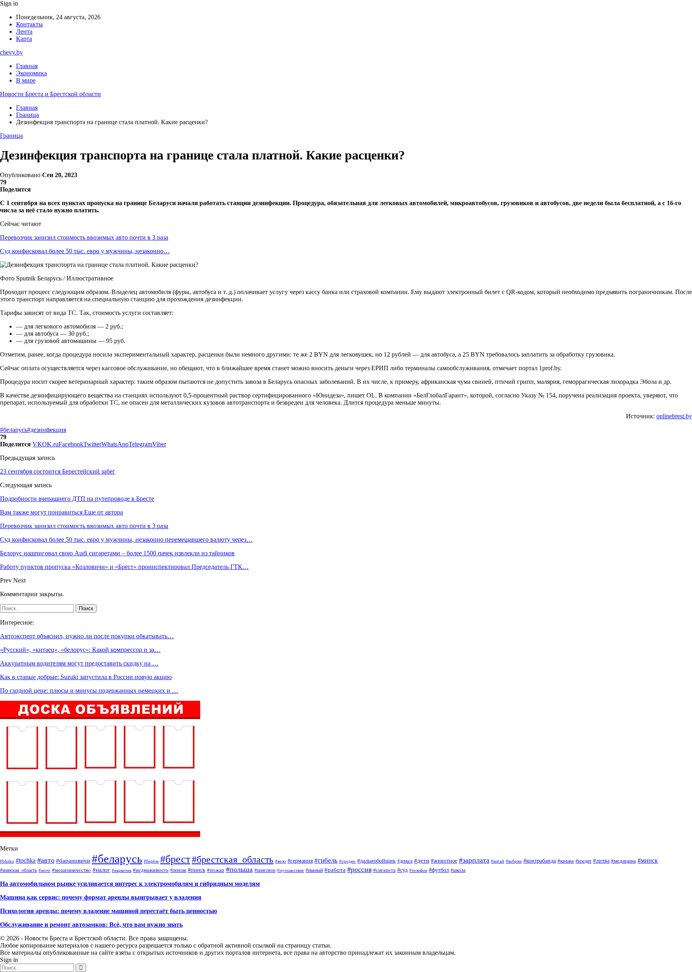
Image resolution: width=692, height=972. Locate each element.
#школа (458, 870)
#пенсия (178, 870)
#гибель (326, 860)
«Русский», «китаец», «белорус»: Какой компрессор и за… (80, 649)
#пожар (215, 870)
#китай (497, 861)
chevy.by (11, 52)
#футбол (439, 870)
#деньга (404, 861)
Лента (24, 31)
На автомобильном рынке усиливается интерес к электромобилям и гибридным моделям (130, 883)
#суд (402, 870)
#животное (444, 861)
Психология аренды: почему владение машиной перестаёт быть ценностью (108, 910)
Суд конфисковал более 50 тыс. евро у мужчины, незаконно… (85, 251)
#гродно (347, 861)
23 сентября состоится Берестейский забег (57, 471)
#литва (601, 861)
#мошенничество (71, 870)
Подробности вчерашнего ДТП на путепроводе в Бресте (77, 498)
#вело (280, 861)
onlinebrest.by (674, 416)
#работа (335, 869)
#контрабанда (539, 861)
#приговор (265, 870)
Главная (27, 66)
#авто (45, 860)
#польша (239, 869)
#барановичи (73, 860)
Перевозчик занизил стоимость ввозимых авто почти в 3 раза (84, 237)
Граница (11, 135)
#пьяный (314, 870)
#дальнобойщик (376, 861)
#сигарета (384, 870)
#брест (175, 859)
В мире (26, 80)
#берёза (151, 861)
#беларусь (13, 429)
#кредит (583, 861)
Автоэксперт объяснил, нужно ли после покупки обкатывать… (87, 636)
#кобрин (514, 861)
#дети (421, 860)
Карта (24, 38)
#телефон (418, 870)
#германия (300, 860)
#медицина (623, 861)
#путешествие (290, 870)
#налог (101, 870)
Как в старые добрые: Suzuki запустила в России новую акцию (86, 677)
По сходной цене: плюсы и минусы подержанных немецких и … (89, 690)
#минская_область (18, 870)
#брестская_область (233, 859)
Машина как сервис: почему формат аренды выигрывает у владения (100, 897)
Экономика (31, 73)
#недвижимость (151, 870)
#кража (565, 861)
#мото (44, 870)
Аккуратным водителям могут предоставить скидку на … (79, 663)
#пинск (196, 870)
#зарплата (474, 860)
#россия (359, 869)
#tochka (26, 860)
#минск (648, 860)
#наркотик (121, 870)
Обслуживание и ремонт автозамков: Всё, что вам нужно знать (91, 924)
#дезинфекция (46, 429)
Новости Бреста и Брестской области (50, 94)
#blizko (7, 861)
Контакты (29, 24)
